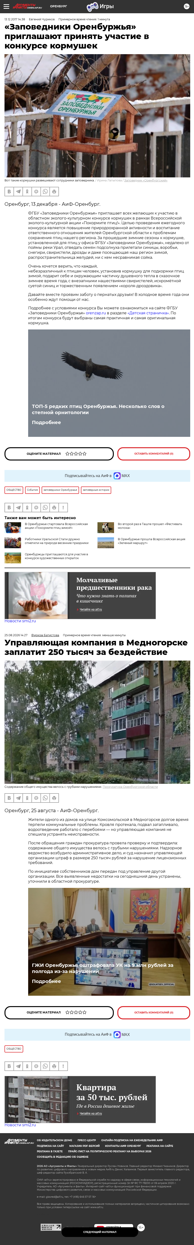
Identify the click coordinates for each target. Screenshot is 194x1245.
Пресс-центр (87, 1140)
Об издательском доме (54, 1140)
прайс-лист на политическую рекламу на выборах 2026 (109, 1151)
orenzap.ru (96, 313)
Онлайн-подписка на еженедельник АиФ (132, 1140)
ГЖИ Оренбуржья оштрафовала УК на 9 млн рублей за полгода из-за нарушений (102, 968)
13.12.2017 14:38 (14, 19)
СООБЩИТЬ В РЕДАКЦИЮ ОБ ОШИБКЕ (62, 1156)
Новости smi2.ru (20, 621)
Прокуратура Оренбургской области (130, 787)
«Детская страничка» (148, 313)
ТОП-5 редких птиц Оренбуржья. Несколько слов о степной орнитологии (98, 409)
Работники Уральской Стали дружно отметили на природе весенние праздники (56, 541)
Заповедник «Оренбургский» (146, 180)
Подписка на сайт (50, 1146)
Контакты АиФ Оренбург (123, 1146)
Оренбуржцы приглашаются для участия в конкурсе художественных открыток (56, 556)
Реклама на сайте (159, 1146)
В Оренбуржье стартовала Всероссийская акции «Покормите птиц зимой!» (56, 526)
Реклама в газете (50, 1151)
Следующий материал (99, 1232)
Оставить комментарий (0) (153, 453)
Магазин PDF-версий (84, 1146)
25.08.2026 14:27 (15, 635)
